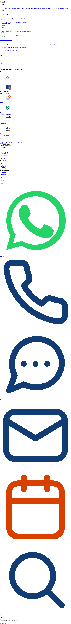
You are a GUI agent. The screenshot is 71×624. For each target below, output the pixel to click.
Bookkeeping (21, 47)
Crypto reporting (4, 154)
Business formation (16, 47)
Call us (3, 142)
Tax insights (3, 176)
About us (3, 178)
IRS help (3, 19)
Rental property (21, 44)
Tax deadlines (4, 175)
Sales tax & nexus (12, 47)
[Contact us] (0, 615)
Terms (21, 184)
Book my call (2, 141)
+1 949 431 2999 (2, 40)
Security (3, 180)
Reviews (3, 179)
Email (18, 142)
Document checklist (4, 173)
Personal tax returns (2, 44)
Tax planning (56, 44)
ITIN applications (47, 44)
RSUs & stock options (16, 44)
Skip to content (2, 0)
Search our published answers (4, 620)
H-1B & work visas (25, 44)
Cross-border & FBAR (42, 44)
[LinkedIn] (2, 148)
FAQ (2, 177)
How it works (4, 172)
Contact (3, 182)
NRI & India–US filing (36, 44)
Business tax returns (3, 47)
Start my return (4, 623)
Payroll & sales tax (4, 163)
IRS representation (2, 50)
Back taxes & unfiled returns (12, 50)
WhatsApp (10, 142)
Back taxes (3, 167)
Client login (1, 63)
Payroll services (8, 47)
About (3, 32)
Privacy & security (17, 184)
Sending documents (4, 174)
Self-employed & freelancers (9, 44)
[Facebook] (0, 148)
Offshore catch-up (23, 50)
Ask (16, 620)
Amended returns (18, 50)
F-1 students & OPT (30, 44)
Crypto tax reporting (52, 44)
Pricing (3, 38)
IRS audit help (7, 50)
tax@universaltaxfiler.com (8, 40)
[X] (1, 148)
